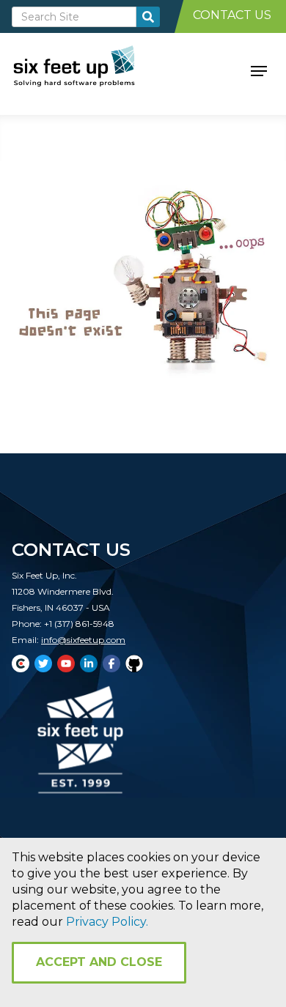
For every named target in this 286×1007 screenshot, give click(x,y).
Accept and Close (99, 962)
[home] (90, 69)
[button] (258, 69)
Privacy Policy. (107, 922)
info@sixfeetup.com (83, 639)
